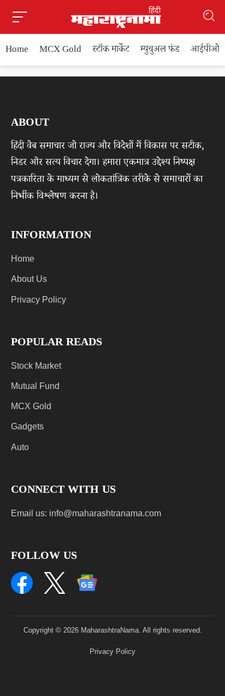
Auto (20, 447)
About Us (29, 279)
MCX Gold (60, 50)
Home (16, 50)
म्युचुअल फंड (160, 50)
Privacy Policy (38, 299)
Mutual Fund (35, 386)
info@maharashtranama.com (105, 513)
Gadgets (27, 426)
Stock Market (36, 365)
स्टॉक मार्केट (110, 50)
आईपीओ (205, 50)
